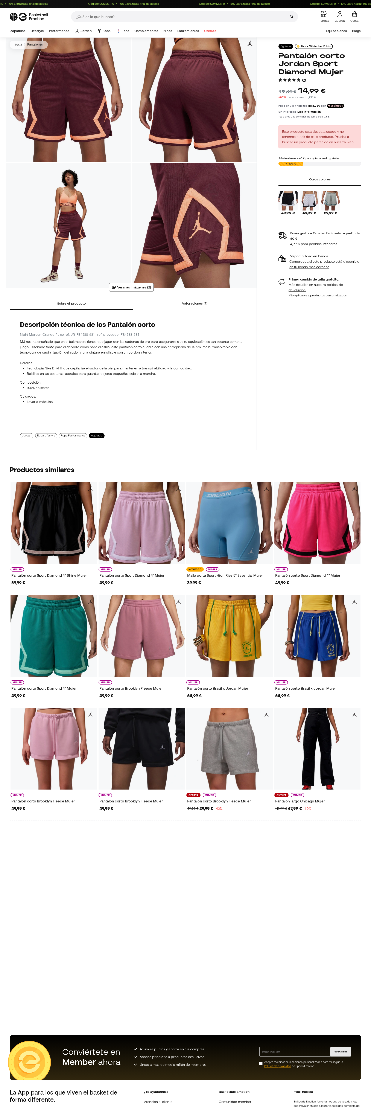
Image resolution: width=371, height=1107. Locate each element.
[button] (319, 261)
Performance (59, 31)
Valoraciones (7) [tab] (194, 303)
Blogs (356, 31)
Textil (18, 44)
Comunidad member (235, 1102)
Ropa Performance (73, 435)
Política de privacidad (277, 1066)
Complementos (146, 31)
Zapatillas (18, 31)
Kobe (107, 31)
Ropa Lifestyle (46, 435)
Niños (167, 31)
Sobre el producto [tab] (71, 303)
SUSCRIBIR (341, 1051)
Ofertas (210, 31)
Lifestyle (37, 31)
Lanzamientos (188, 31)
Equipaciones (336, 31)
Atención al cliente (158, 1102)
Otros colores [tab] (320, 179)
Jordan (86, 31)
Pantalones (35, 44)
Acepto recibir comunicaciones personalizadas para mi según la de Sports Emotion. (303, 1064)
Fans (125, 31)
